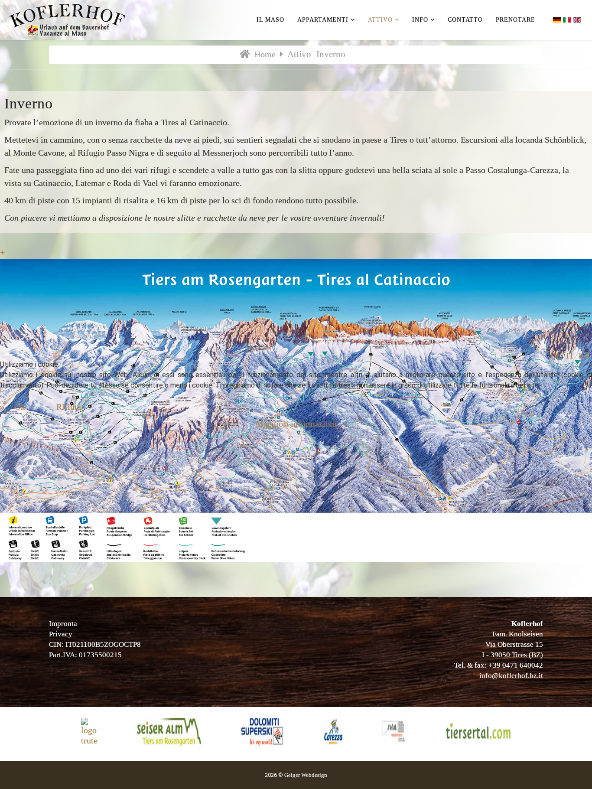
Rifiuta (68, 406)
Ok (20, 406)
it (570, 355)
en (584, 355)
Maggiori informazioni (296, 423)
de (556, 355)
